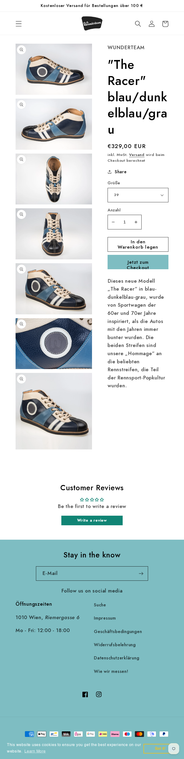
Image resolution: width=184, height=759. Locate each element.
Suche (100, 605)
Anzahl (114, 210)
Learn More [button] (35, 751)
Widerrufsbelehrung (115, 645)
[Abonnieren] (141, 573)
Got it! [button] (160, 748)
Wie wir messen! (111, 671)
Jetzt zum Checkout (138, 264)
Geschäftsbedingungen (118, 631)
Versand (136, 154)
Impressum (105, 618)
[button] (18, 24)
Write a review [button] (92, 520)
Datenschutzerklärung (116, 658)
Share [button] (121, 172)
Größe (114, 183)
